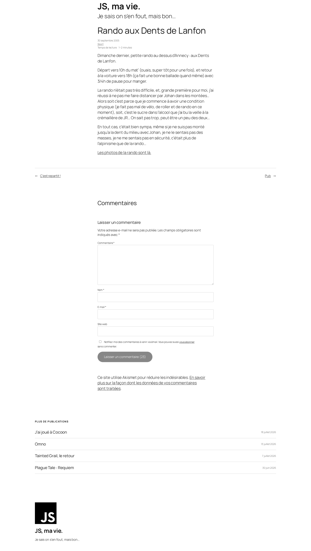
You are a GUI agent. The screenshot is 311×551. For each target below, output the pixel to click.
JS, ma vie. (119, 6)
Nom (101, 290)
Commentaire (106, 243)
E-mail (102, 307)
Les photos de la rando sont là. (124, 152)
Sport (101, 44)
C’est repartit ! (50, 176)
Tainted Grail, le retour (55, 456)
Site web (102, 324)
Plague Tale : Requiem (54, 467)
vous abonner (187, 342)
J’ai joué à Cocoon (51, 432)
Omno (40, 444)
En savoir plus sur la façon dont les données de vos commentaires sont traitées (152, 383)
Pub (268, 176)
